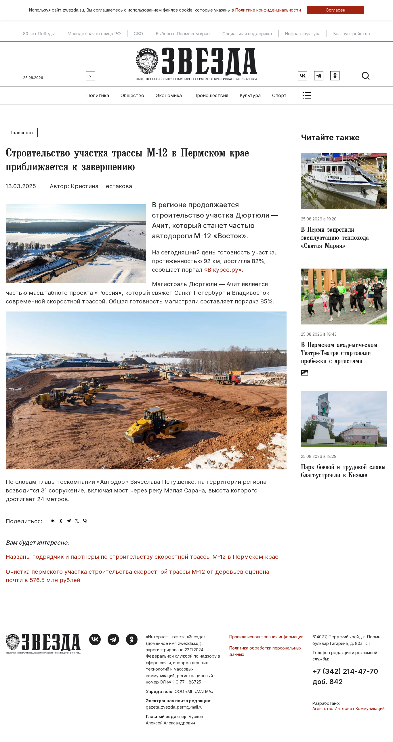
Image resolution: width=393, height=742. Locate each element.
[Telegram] (68, 520)
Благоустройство (351, 33)
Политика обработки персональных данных (265, 651)
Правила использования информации (266, 636)
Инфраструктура (302, 33)
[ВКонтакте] (52, 520)
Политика (97, 95)
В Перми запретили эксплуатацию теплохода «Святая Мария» (335, 238)
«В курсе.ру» (223, 269)
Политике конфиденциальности (268, 10)
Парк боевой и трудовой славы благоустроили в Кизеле (343, 472)
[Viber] (84, 520)
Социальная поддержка (247, 33)
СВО (138, 33)
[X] (76, 520)
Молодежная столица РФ (94, 33)
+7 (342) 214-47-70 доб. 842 (345, 676)
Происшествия (210, 95)
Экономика (169, 95)
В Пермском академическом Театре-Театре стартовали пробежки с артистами (339, 354)
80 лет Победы (39, 33)
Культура (250, 95)
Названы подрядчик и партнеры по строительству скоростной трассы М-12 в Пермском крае (142, 556)
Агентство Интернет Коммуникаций (348, 708)
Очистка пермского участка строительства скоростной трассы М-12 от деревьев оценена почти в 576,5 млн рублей (137, 576)
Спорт (279, 95)
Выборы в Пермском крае (183, 33)
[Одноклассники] (60, 520)
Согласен (335, 10)
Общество (132, 95)
